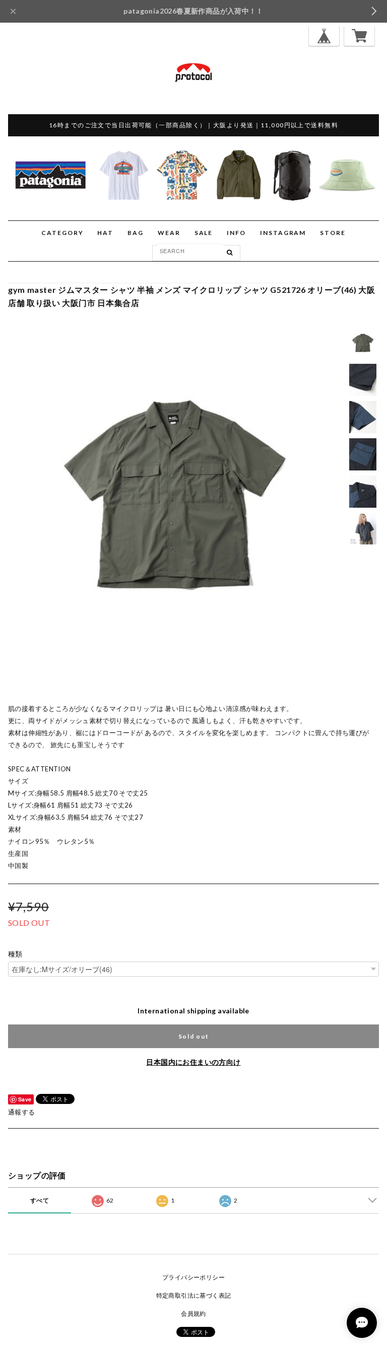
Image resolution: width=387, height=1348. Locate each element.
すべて (39, 1200)
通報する (21, 1112)
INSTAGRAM (283, 232)
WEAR (169, 232)
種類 (15, 954)
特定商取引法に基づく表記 (193, 1295)
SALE (204, 232)
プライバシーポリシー (193, 1277)
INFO (236, 232)
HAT (105, 232)
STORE (333, 232)
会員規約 (193, 1313)
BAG (135, 232)
